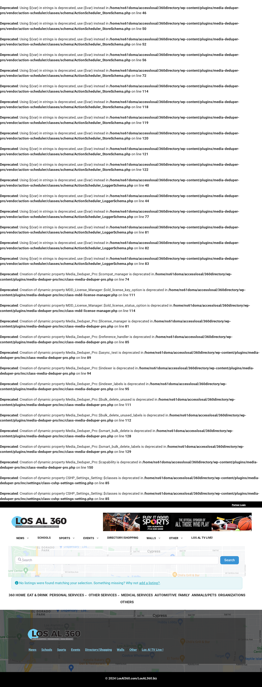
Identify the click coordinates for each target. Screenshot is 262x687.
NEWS (20, 537)
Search (231, 560)
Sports (61, 650)
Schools (46, 650)
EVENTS (88, 537)
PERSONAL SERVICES (67, 595)
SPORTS (64, 537)
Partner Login (239, 505)
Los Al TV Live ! (152, 650)
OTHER (173, 537)
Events (75, 650)
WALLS (151, 537)
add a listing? (149, 583)
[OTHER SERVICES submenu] (118, 595)
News (32, 650)
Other (133, 650)
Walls (120, 650)
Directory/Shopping (98, 650)
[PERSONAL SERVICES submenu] (86, 595)
